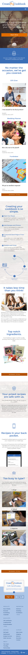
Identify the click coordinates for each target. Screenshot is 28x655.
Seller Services (7, 638)
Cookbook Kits (7, 622)
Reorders (18, 638)
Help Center (19, 632)
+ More (5, 626)
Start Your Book (9, 216)
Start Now (14, 35)
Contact (18, 640)
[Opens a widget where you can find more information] (23, 652)
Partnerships (6, 648)
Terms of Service (5, 651)
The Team (6, 644)
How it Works (6, 608)
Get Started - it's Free (14, 194)
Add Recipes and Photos (12, 225)
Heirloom (18, 608)
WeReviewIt (6, 634)
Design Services (7, 636)
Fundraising (6, 612)
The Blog (5, 646)
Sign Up (10, 597)
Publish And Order (10, 245)
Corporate (6, 614)
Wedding (18, 610)
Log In (19, 597)
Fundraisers (19, 612)
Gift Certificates (7, 620)
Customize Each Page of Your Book (13, 235)
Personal (5, 610)
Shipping (18, 634)
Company (3, 653)
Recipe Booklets (7, 624)
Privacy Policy (15, 651)
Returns (18, 636)
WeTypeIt (5, 632)
